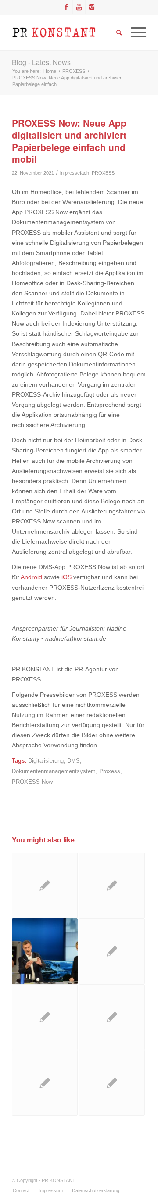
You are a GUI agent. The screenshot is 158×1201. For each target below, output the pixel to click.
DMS (73, 761)
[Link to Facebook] (66, 7)
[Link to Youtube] (79, 7)
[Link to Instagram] (92, 7)
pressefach (77, 173)
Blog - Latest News (41, 62)
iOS (66, 577)
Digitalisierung (46, 761)
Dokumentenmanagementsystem (54, 771)
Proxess (109, 771)
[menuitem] (21, 1190)
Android (31, 577)
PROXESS (103, 173)
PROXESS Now (32, 782)
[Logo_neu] (65, 32)
